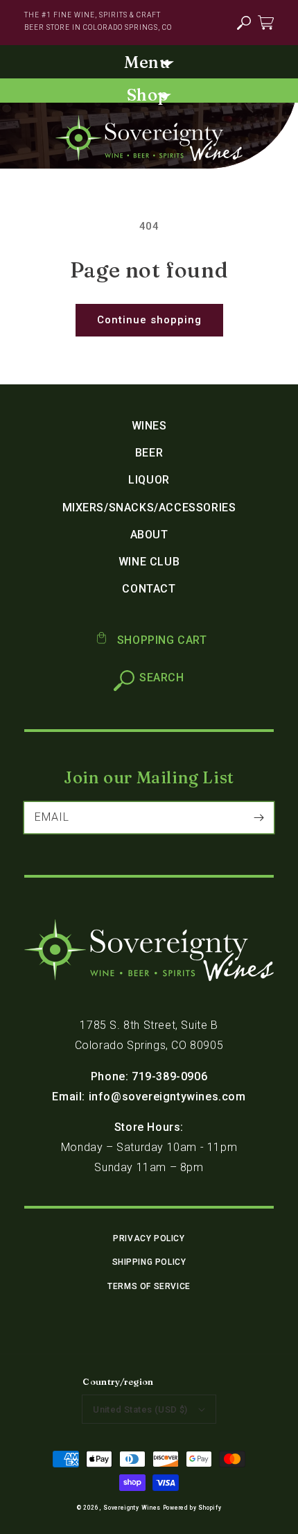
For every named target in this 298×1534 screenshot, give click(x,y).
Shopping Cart (160, 640)
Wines (149, 425)
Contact (148, 588)
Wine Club (149, 561)
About (149, 534)
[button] (244, 23)
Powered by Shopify (192, 1507)
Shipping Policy (149, 1262)
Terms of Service (149, 1286)
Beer (149, 452)
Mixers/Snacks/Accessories (149, 507)
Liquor (149, 479)
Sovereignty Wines (132, 1507)
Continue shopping (149, 320)
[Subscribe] (258, 817)
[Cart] (266, 22)
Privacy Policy (148, 1238)
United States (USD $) (140, 1409)
